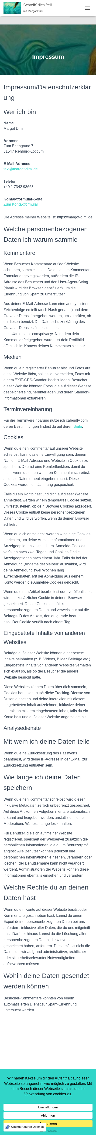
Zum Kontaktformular (20, 204)
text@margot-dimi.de (20, 169)
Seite (77, 426)
